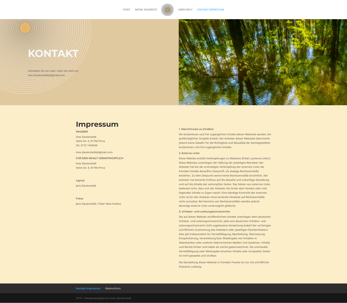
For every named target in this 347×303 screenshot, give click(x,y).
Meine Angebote (146, 9)
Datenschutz (113, 288)
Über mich (185, 9)
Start (126, 9)
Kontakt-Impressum (210, 9)
